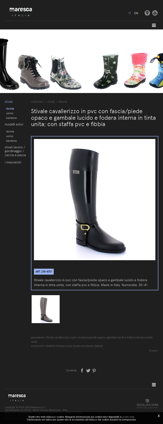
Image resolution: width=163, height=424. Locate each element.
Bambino (11, 117)
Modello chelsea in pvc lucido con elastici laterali (74, 346)
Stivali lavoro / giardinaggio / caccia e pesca (15, 151)
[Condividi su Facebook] (82, 370)
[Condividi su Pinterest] (94, 370)
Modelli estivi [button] (14, 124)
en (136, 13)
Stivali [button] (9, 102)
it (130, 13)
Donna (10, 108)
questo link (128, 416)
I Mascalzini (13, 162)
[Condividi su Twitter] (89, 370)
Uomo (9, 113)
